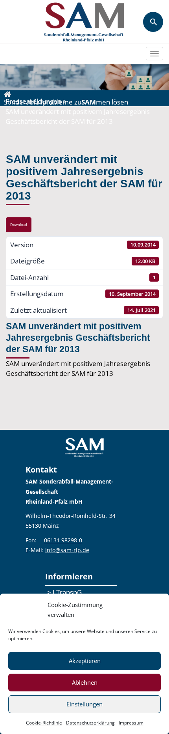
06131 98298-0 (63, 540)
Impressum (131, 722)
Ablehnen (84, 682)
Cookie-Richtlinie (44, 722)
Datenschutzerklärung (90, 722)
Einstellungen (84, 704)
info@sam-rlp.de (67, 550)
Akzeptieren (85, 661)
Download (18, 224)
